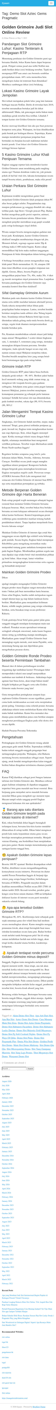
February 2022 (7, 1283)
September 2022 (8, 1267)
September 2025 (8, 1118)
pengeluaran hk (7, 1352)
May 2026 (6, 1089)
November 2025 (8, 1110)
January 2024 (7, 1201)
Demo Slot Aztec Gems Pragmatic (34, 1022)
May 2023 (6, 1234)
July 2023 (5, 1226)
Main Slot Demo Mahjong (25, 1045)
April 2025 (6, 1139)
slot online (6, 1337)
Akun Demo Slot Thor (23, 1015)
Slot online (6, 1393)
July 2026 (5, 1085)
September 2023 (8, 1217)
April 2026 (6, 1093)
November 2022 (8, 1259)
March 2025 (6, 1143)
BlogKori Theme (39, 1406)
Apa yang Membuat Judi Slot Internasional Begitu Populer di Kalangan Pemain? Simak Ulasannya (25, 1296)
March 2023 (6, 1242)
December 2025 (8, 1106)
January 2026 (7, 1102)
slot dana (5, 1357)
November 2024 (8, 1160)
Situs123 (5, 1347)
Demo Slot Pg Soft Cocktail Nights (18, 1034)
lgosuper (5, 1388)
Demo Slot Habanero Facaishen (17, 1026)
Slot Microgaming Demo (18, 1048)
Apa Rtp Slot (8, 1019)
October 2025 (7, 1114)
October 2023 (7, 1213)
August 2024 (6, 1172)
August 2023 (6, 1221)
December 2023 (8, 1205)
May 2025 (6, 1135)
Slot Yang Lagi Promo (21, 1052)
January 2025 (7, 1151)
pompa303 (6, 1367)
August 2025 (6, 1122)
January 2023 (7, 1250)
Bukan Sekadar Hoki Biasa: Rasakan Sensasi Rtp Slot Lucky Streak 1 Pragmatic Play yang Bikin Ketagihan (28, 1316)
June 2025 (6, 1131)
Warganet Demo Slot (19, 1056)
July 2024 (5, 1176)
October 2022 (7, 1263)
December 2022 (8, 1254)
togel (4, 1362)
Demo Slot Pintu (25, 1037)
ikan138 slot (6, 1377)
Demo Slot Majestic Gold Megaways (33, 1030)
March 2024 (6, 1192)
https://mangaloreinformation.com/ (15, 1398)
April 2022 (6, 1275)
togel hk (5, 1342)
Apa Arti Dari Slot (44, 1015)
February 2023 (7, 1246)
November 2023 (8, 1209)
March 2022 (6, 1279)
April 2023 (6, 1238)
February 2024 (7, 1197)
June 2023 (6, 1230)
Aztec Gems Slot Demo (27, 1019)
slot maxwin (6, 1372)
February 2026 (7, 1098)
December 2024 (8, 1155)
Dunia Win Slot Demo (28, 1041)
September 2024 (8, 1168)
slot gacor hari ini (8, 1383)
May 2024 (6, 1184)
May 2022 (6, 1271)
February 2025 (7, 1147)
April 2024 (6, 1188)
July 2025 (5, 1126)
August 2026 (6, 1081)
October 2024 (7, 1164)
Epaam (5, 3)
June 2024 (6, 1180)
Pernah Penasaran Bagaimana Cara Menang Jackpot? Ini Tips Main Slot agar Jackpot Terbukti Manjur (27, 1310)
